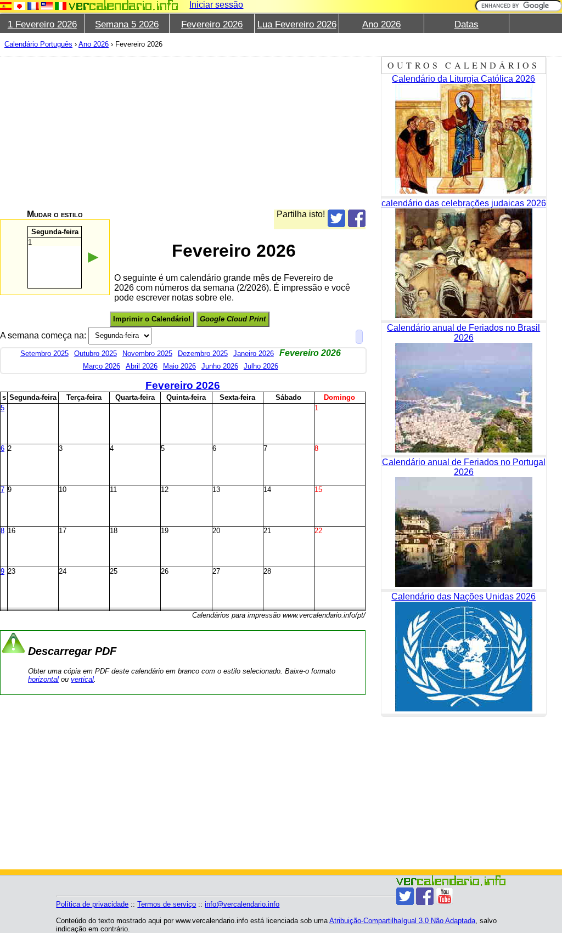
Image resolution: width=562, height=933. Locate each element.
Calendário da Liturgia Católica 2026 (463, 78)
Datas (466, 24)
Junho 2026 (219, 366)
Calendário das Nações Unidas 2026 (463, 596)
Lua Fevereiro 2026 (296, 24)
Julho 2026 (261, 366)
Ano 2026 (381, 24)
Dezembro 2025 (203, 353)
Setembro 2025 (44, 353)
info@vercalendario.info (242, 904)
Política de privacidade (92, 904)
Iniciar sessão (216, 4)
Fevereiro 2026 (212, 24)
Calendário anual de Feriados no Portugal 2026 (464, 467)
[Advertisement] (183, 133)
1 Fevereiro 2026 (42, 24)
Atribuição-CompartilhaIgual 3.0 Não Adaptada (402, 921)
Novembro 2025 (147, 353)
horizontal (43, 679)
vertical (82, 679)
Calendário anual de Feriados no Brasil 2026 (463, 332)
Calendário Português (38, 44)
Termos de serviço (166, 904)
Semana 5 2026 (127, 24)
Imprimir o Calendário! (151, 319)
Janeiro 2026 (253, 353)
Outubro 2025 (95, 353)
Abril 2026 (142, 366)
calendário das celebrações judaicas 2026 (463, 203)
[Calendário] (123, 5)
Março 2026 (101, 366)
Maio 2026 (179, 366)
